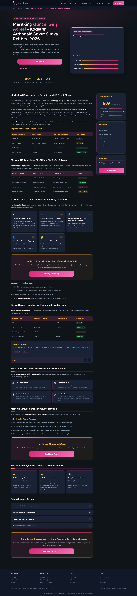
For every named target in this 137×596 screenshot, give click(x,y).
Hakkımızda (14, 580)
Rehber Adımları (74, 3)
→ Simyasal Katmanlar (105, 134)
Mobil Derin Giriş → (51, 454)
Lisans (101, 580)
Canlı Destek (73, 577)
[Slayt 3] (15, 360)
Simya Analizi (44, 577)
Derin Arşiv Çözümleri (46, 582)
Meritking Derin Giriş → (52, 274)
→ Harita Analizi (103, 142)
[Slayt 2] (14, 360)
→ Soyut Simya (103, 130)
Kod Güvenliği (44, 580)
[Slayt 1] (12, 360)
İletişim (13, 582)
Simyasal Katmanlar (88, 3)
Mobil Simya (101, 3)
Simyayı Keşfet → (40, 61)
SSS (109, 3)
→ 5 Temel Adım (103, 138)
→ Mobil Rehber (103, 146)
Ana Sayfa (16, 8)
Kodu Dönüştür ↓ (21, 68)
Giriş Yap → (118, 3)
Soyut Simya (62, 3)
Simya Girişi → (111, 170)
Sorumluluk (103, 582)
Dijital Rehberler (24, 8)
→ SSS (100, 149)
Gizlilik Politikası (74, 582)
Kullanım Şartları (104, 577)
